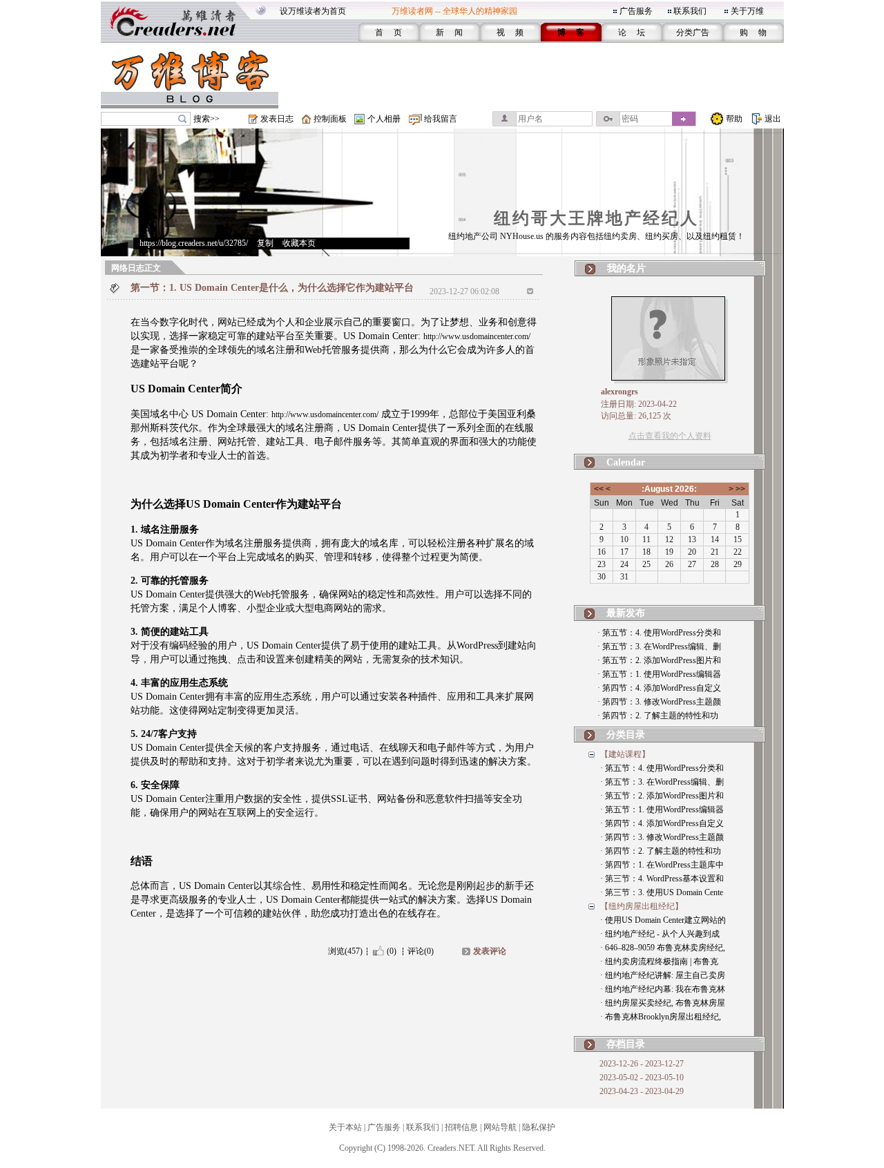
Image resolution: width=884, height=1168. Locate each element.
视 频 (510, 32)
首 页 (388, 32)
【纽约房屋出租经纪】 (641, 906)
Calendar (625, 462)
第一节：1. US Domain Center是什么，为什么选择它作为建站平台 (272, 288)
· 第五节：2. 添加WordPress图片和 (659, 660)
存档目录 (625, 1044)
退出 (773, 119)
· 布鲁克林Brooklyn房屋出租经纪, (660, 1017)
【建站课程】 (625, 754)
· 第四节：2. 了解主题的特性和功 (657, 715)
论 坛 (631, 32)
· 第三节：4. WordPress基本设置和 (662, 878)
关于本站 (345, 1127)
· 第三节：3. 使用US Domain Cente (661, 892)
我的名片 (626, 268)
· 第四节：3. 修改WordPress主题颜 (659, 702)
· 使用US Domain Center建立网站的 (663, 920)
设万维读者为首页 (313, 11)
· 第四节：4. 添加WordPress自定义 (659, 688)
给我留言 (440, 119)
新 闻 (449, 32)
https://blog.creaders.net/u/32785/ (194, 243)
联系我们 (690, 11)
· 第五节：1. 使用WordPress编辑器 (659, 674)
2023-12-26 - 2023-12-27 (641, 1064)
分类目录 (625, 734)
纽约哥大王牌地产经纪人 (596, 218)
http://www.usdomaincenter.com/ (476, 336)
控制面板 (330, 119)
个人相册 (384, 119)
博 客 (570, 32)
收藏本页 (299, 243)
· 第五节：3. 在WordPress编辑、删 (659, 646)
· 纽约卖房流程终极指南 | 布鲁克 (659, 961)
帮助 (734, 119)
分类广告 (692, 32)
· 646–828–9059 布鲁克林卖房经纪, (662, 947)
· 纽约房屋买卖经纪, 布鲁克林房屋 (662, 1003)
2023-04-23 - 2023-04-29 (641, 1091)
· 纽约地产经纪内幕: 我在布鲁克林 (662, 989)
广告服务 (636, 11)
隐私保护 (538, 1127)
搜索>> (206, 119)
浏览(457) (345, 951)
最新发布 (625, 613)
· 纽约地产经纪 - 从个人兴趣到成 (660, 934)
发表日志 (277, 119)
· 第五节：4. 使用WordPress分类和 (659, 633)
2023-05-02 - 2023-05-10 (641, 1077)
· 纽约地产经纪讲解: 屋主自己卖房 (662, 975)
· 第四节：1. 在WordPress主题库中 (662, 865)
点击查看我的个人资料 (669, 436)
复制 (265, 243)
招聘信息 (461, 1127)
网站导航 (500, 1127)
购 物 (753, 32)
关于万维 (747, 11)
